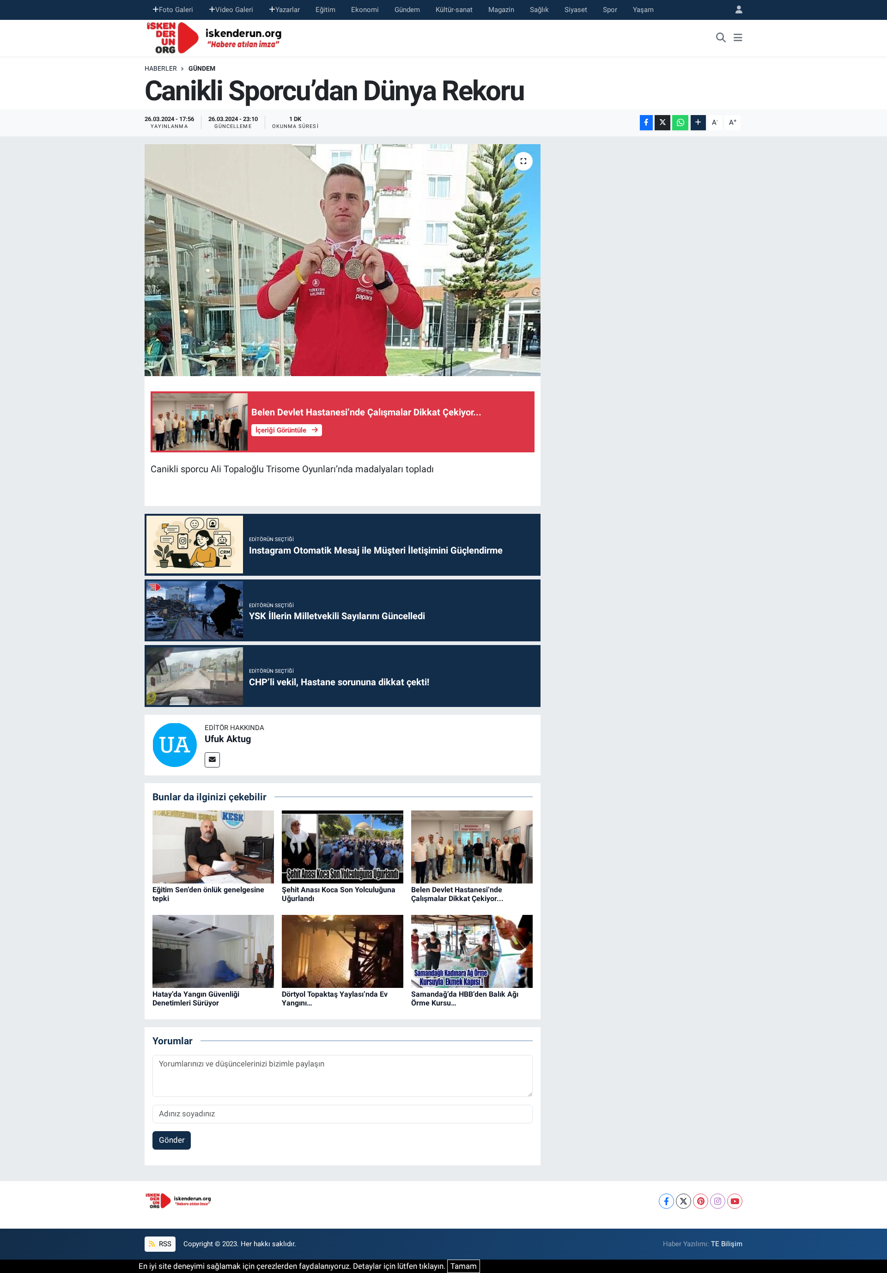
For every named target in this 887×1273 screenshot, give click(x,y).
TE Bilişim (726, 1244)
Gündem (407, 10)
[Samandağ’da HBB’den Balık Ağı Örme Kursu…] (472, 951)
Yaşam (643, 10)
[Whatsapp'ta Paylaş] (680, 122)
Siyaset (576, 10)
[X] (683, 1201)
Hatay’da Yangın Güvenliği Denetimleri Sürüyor (195, 998)
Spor (610, 10)
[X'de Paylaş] (662, 122)
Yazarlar (287, 10)
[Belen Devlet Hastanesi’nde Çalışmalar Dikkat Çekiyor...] (472, 846)
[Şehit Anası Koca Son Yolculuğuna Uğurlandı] (342, 846)
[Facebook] (666, 1201)
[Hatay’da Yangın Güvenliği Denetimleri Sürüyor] (213, 951)
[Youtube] (734, 1201)
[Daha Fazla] (698, 122)
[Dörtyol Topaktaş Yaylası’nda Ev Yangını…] (342, 951)
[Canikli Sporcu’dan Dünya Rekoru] (343, 260)
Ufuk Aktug (228, 738)
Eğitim (325, 10)
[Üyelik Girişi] (735, 10)
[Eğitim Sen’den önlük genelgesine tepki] (213, 846)
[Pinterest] (700, 1201)
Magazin (501, 10)
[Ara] (721, 38)
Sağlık (539, 10)
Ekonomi (365, 10)
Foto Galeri (176, 10)
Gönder (172, 1140)
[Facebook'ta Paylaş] (646, 122)
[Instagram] (717, 1201)
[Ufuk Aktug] (174, 744)
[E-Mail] (212, 759)
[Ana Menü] (738, 38)
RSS (164, 1244)
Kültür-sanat (454, 10)
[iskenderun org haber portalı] (216, 37)
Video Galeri (234, 10)
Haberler (161, 68)
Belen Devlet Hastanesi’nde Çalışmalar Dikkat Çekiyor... (457, 894)
